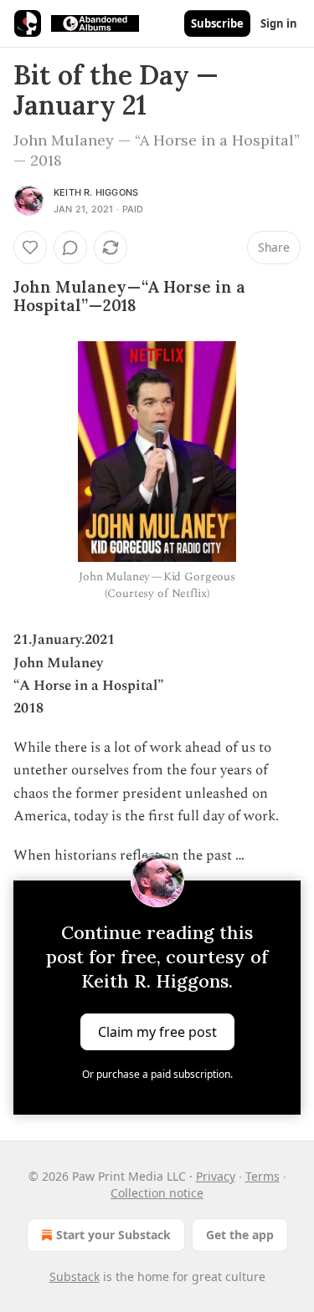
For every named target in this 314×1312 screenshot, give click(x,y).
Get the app (240, 1235)
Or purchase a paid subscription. (157, 1074)
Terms (262, 1176)
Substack (74, 1276)
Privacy (215, 1176)
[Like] (30, 247)
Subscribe (217, 23)
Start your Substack (113, 1235)
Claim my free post (157, 1032)
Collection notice (157, 1193)
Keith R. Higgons (96, 192)
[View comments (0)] (70, 247)
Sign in (278, 23)
